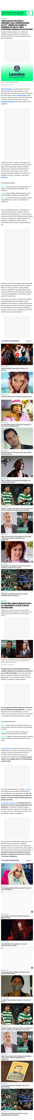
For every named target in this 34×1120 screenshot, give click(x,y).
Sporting (4, 177)
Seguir (29, 14)
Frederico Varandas (8, 102)
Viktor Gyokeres (6, 89)
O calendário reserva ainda (9, 803)
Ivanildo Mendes (6, 748)
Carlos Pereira (21, 95)
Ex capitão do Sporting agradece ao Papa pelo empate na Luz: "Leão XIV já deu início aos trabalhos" (16, 199)
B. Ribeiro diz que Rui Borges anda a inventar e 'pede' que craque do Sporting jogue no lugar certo (17, 738)
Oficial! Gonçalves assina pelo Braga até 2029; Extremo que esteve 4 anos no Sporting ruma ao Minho (16, 727)
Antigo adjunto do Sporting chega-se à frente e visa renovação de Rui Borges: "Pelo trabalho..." (16, 188)
